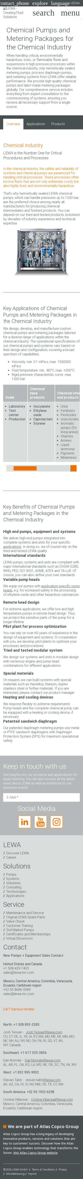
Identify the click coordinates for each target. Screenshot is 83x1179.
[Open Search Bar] (43, 13)
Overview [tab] (13, 124)
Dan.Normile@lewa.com (42, 1060)
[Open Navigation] (70, 13)
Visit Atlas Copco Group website (35, 1153)
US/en (65, 3)
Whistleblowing (15, 1173)
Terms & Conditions (43, 1169)
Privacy (63, 1169)
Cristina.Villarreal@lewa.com (52, 1100)
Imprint (32, 1173)
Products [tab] (58, 124)
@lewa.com (52, 1080)
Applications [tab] (36, 124)
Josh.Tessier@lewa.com (44, 1032)
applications (12, 547)
